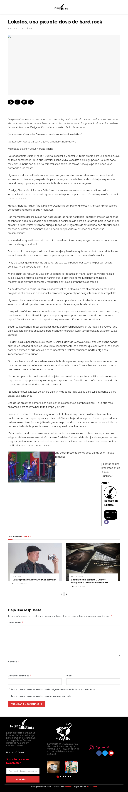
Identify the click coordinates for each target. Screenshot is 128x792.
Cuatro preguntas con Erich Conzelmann (34, 579)
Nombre (13, 661)
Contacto (22, 752)
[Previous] (61, 594)
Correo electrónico (19, 675)
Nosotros (10, 752)
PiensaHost (91, 787)
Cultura (28, 28)
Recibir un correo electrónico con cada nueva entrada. (41, 696)
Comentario (15, 622)
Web (68, 675)
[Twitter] (105, 753)
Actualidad (77, 576)
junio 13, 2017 (14, 28)
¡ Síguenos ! (102, 747)
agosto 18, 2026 (20, 584)
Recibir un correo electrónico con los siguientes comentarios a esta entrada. (53, 689)
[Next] (66, 594)
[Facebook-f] (99, 753)
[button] (58, 777)
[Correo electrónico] (106, 522)
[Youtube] (111, 753)
